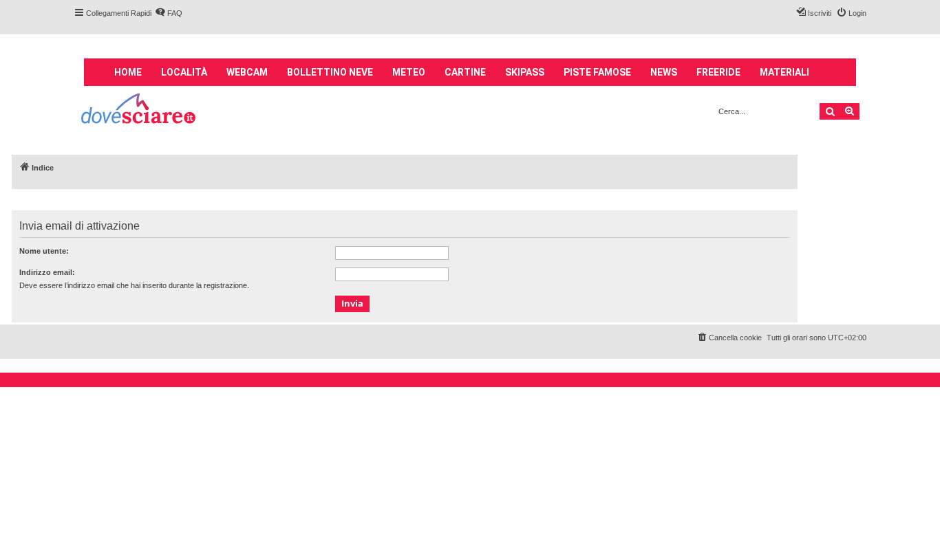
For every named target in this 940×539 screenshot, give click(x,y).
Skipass (524, 72)
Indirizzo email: (47, 272)
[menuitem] (168, 13)
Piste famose (597, 72)
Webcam (247, 72)
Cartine (465, 72)
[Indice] (139, 110)
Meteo (408, 72)
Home (128, 72)
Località (184, 72)
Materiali (784, 72)
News (663, 72)
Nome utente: (44, 251)
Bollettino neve (330, 72)
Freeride (718, 72)
